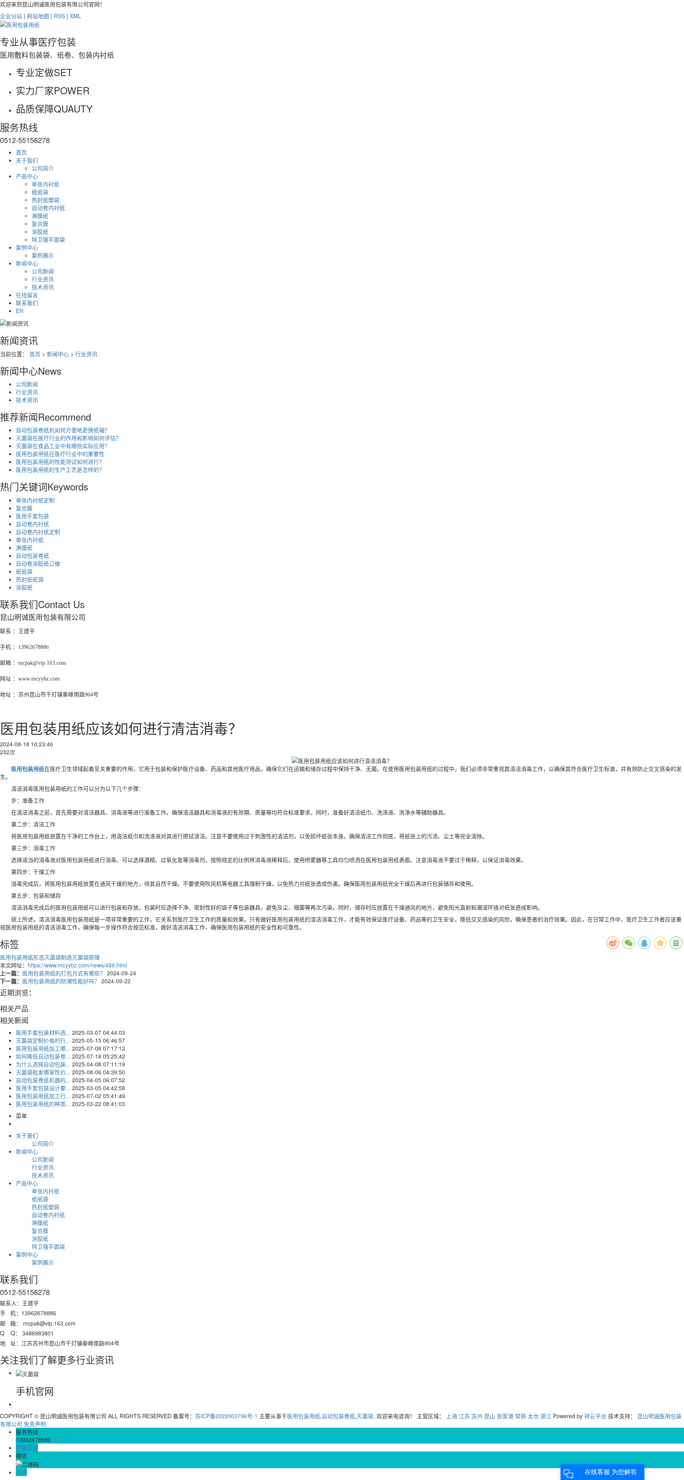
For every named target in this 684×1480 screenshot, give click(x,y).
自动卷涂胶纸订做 (38, 563)
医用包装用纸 (303, 1416)
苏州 (477, 1416)
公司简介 (43, 168)
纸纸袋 (40, 192)
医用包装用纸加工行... (43, 1096)
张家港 (505, 1416)
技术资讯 (43, 287)
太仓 (533, 1416)
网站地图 (38, 16)
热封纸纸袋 (30, 579)
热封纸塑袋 (45, 200)
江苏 (464, 1416)
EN (19, 311)
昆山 (489, 1416)
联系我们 (27, 303)
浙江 (545, 1416)
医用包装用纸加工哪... (43, 1048)
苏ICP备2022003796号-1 (226, 1416)
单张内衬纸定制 (35, 500)
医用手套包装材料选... (43, 1032)
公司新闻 (43, 271)
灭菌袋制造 (58, 957)
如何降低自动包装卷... (43, 1056)
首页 (21, 152)
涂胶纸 (40, 231)
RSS (59, 16)
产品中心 (27, 176)
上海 (451, 1416)
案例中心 (27, 247)
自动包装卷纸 (32, 555)
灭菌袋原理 (86, 957)
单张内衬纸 (45, 184)
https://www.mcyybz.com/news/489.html (77, 965)
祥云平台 (595, 1416)
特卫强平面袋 (48, 239)
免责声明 (35, 1424)
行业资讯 (43, 279)
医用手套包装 (32, 516)
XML (75, 16)
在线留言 (27, 295)
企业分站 (11, 16)
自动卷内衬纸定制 (38, 532)
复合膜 (40, 223)
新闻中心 (27, 263)
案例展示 (43, 255)
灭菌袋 (365, 1416)
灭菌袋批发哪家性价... (43, 1072)
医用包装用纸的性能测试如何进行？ (60, 461)
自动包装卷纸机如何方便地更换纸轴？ (63, 430)
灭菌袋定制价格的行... (43, 1040)
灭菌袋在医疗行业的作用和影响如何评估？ (68, 438)
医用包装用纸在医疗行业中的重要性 (60, 454)
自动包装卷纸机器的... (43, 1080)
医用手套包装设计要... (43, 1088)
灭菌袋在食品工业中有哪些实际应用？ (63, 446)
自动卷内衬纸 (48, 208)
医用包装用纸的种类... (43, 1104)
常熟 (520, 1416)
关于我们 (27, 160)
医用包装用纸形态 (22, 957)
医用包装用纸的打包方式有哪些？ (64, 973)
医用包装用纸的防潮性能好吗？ (61, 981)
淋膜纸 (40, 215)
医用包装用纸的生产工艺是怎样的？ (60, 469)
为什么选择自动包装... (43, 1064)
